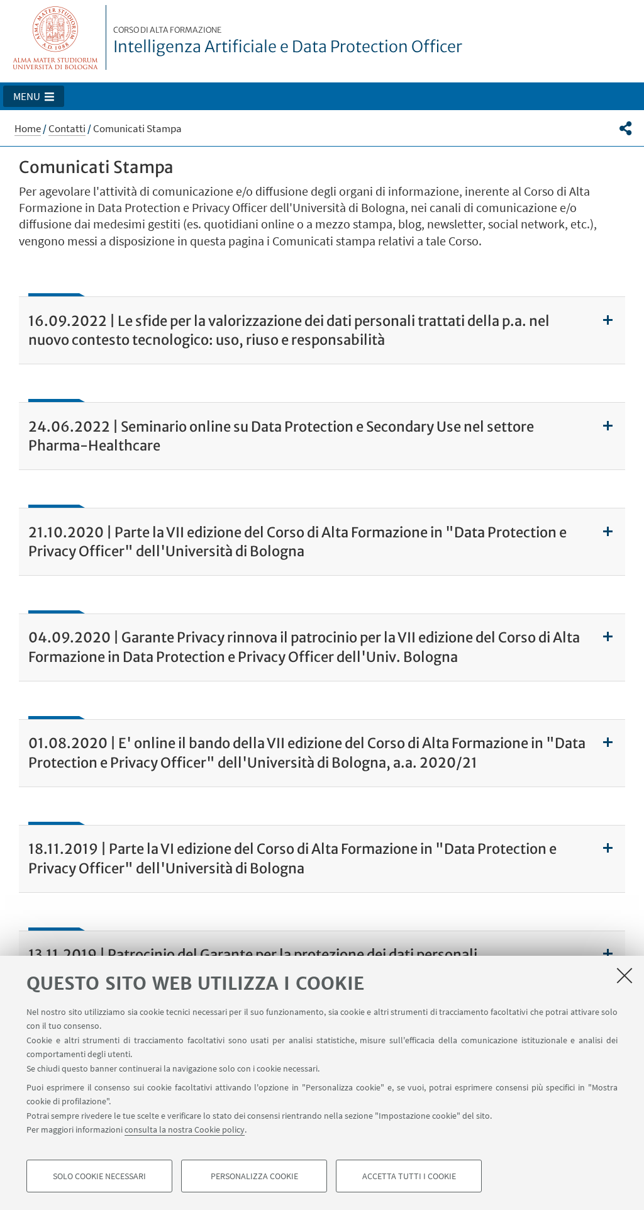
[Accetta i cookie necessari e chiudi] (624, 975)
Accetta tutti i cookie (409, 1176)
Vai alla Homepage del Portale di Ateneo (55, 37)
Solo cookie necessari (99, 1176)
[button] (33, 96)
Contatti (67, 128)
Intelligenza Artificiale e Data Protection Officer (287, 41)
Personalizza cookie (254, 1176)
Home (27, 128)
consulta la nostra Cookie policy (185, 1129)
